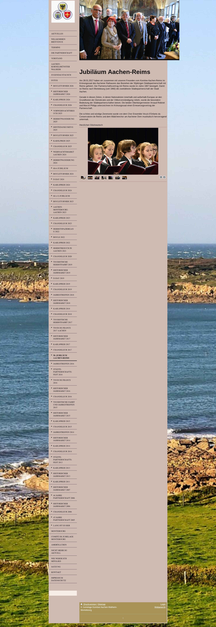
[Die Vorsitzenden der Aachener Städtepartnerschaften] (117, 177)
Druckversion (90, 604)
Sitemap (101, 604)
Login (163, 604)
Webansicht (160, 607)
